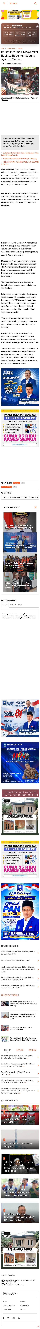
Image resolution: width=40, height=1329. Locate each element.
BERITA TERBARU (11, 995)
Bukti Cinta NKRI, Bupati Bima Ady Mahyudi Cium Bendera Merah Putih (18, 1119)
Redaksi (22, 1302)
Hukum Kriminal (11, 48)
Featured (20, 48)
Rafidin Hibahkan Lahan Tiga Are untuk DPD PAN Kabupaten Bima (18, 546)
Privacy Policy (24, 1305)
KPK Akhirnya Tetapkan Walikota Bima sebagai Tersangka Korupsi (19, 526)
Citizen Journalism (9, 1305)
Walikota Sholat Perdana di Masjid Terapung (20, 158)
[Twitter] (8, 1318)
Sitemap (22, 1309)
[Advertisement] (18, 119)
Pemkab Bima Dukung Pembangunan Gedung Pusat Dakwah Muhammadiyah (17, 1192)
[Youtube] (14, 1318)
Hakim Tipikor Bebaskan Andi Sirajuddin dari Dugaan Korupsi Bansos (18, 585)
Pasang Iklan (7, 1309)
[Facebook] (3, 1318)
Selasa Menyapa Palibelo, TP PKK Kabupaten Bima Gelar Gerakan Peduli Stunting (23, 1004)
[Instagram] (19, 1318)
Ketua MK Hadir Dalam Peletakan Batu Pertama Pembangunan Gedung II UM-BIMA (19, 565)
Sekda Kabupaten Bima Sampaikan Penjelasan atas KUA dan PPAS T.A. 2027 (22, 1016)
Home (2, 48)
